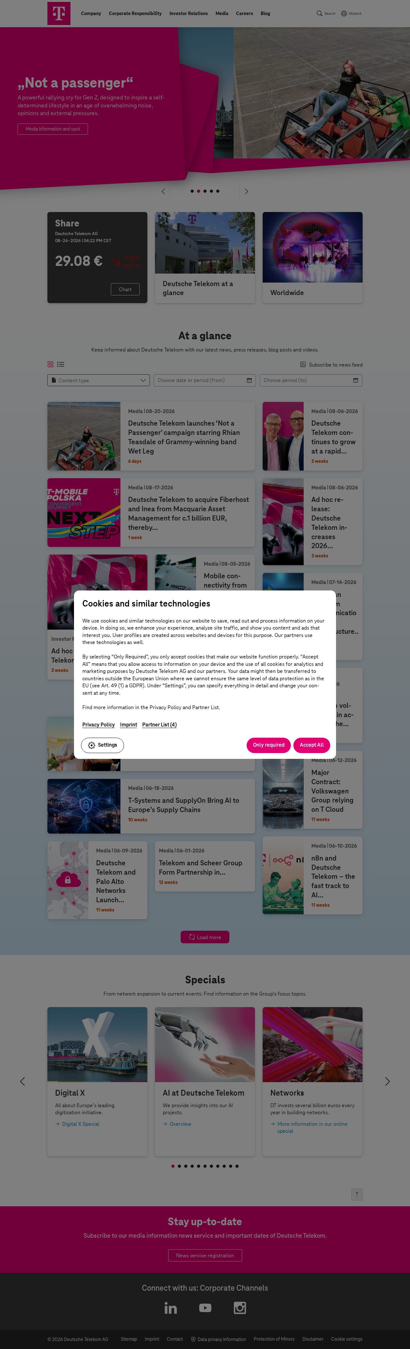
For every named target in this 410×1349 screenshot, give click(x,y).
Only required (268, 745)
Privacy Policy (98, 724)
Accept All (312, 745)
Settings (107, 745)
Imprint (128, 724)
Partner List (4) (159, 724)
